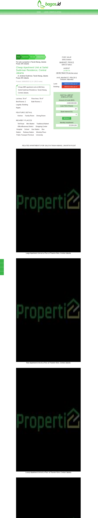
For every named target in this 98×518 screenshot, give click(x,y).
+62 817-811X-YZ (67, 73)
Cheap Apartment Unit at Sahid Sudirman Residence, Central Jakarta (32, 70)
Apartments (25, 57)
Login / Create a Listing (52, 12)
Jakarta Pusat (41, 57)
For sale (33, 57)
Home (39, 12)
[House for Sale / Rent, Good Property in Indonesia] (49, 4)
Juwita (66, 70)
